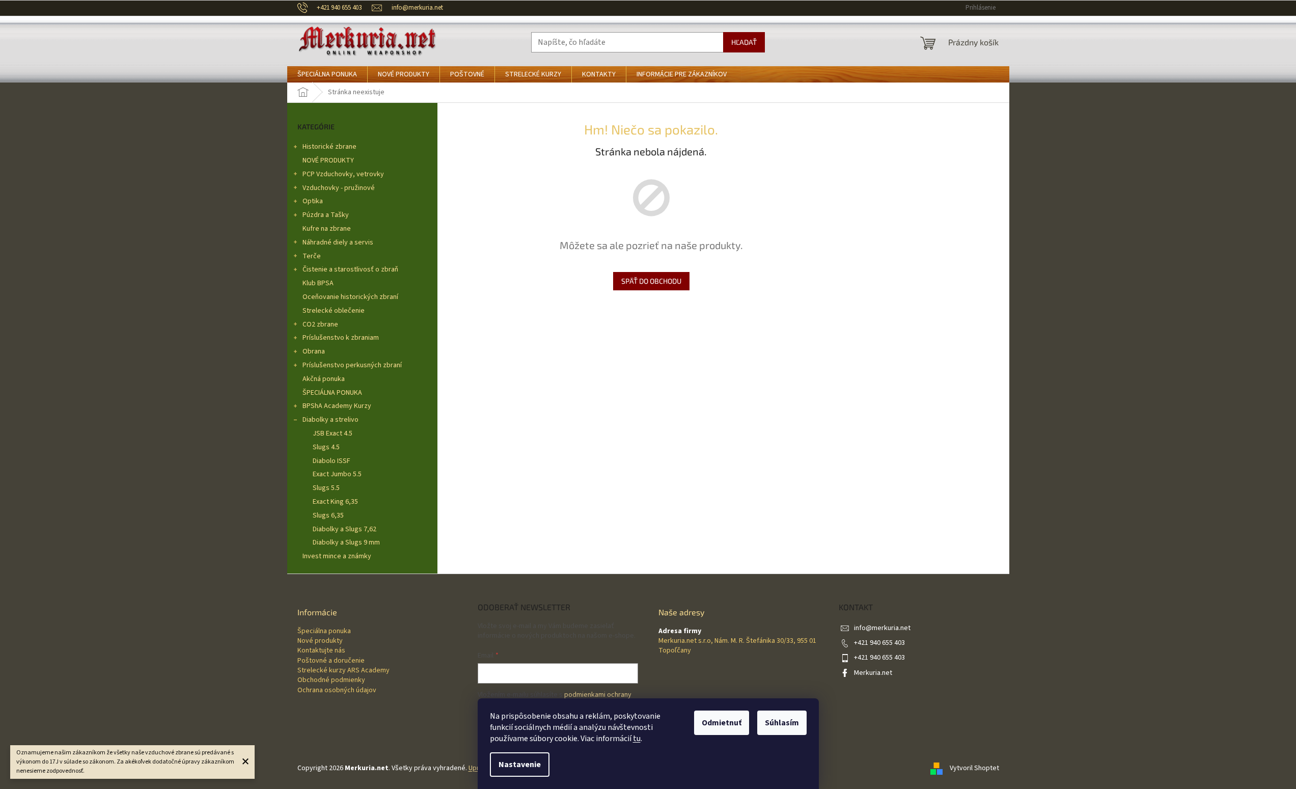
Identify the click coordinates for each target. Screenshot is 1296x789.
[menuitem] (327, 74)
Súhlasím (782, 722)
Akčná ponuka (323, 379)
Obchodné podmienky (331, 680)
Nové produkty (320, 641)
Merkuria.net (873, 673)
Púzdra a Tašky (325, 215)
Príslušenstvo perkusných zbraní (352, 365)
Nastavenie (520, 764)
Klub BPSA (318, 283)
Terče (311, 256)
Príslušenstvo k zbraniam (340, 338)
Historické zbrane (329, 147)
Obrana (313, 351)
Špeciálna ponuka (324, 631)
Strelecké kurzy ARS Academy (343, 670)
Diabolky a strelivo (330, 420)
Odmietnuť (721, 722)
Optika (312, 201)
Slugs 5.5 (326, 488)
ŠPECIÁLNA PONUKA (332, 393)
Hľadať (744, 42)
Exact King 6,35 (335, 502)
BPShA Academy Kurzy (336, 406)
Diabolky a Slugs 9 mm (346, 542)
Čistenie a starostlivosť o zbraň (350, 269)
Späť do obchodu (651, 281)
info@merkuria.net (882, 628)
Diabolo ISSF (331, 461)
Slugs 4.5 (326, 447)
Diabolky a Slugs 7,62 (344, 529)
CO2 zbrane (320, 324)
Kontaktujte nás (321, 651)
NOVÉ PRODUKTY (328, 160)
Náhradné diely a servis (337, 242)
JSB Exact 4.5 (332, 433)
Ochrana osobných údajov (336, 690)
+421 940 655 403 (879, 643)
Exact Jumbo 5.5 (337, 474)
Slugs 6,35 (328, 515)
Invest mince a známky (336, 556)
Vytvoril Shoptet (974, 768)
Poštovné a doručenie (331, 661)
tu (637, 738)
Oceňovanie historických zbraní (350, 297)
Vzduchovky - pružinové (338, 188)
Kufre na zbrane (326, 229)
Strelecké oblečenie (333, 311)
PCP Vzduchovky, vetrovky (343, 174)
